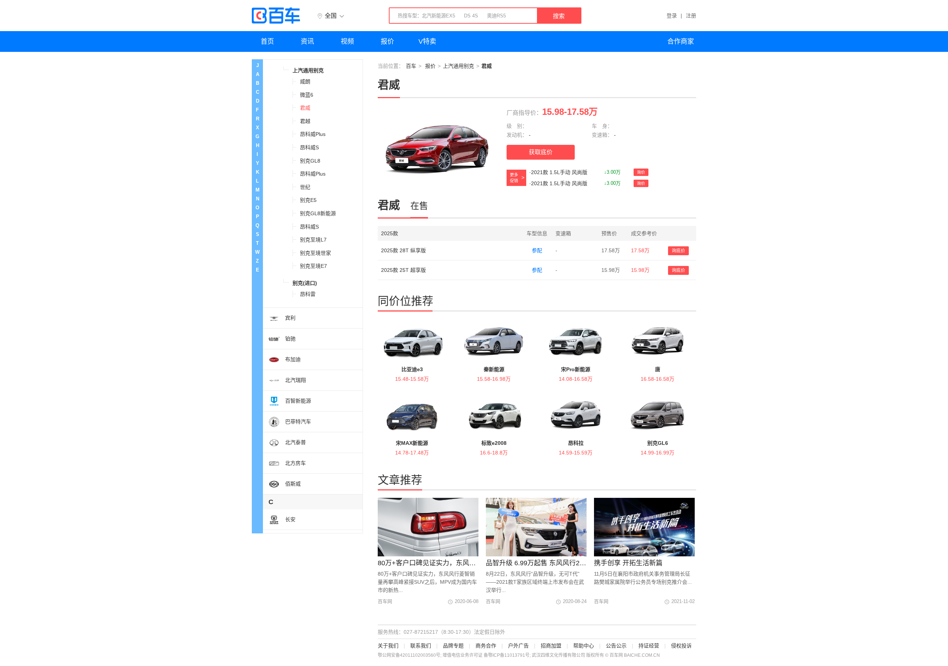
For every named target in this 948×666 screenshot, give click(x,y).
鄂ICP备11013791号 (509, 655)
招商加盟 (551, 646)
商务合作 (485, 646)
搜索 (559, 16)
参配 (537, 250)
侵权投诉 (681, 646)
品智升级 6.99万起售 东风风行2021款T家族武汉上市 (536, 563)
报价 (387, 41)
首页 (267, 41)
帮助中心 (583, 646)
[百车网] (276, 15)
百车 (411, 66)
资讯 (307, 41)
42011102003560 (418, 655)
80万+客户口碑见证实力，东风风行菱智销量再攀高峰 (428, 563)
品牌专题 (453, 646)
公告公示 (616, 646)
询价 (641, 172)
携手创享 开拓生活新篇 (628, 563)
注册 (691, 16)
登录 (672, 16)
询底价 (678, 250)
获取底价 (541, 152)
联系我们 (420, 646)
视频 (347, 41)
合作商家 (680, 41)
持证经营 (648, 646)
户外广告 (518, 646)
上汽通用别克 (458, 66)
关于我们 (388, 646)
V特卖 (427, 41)
